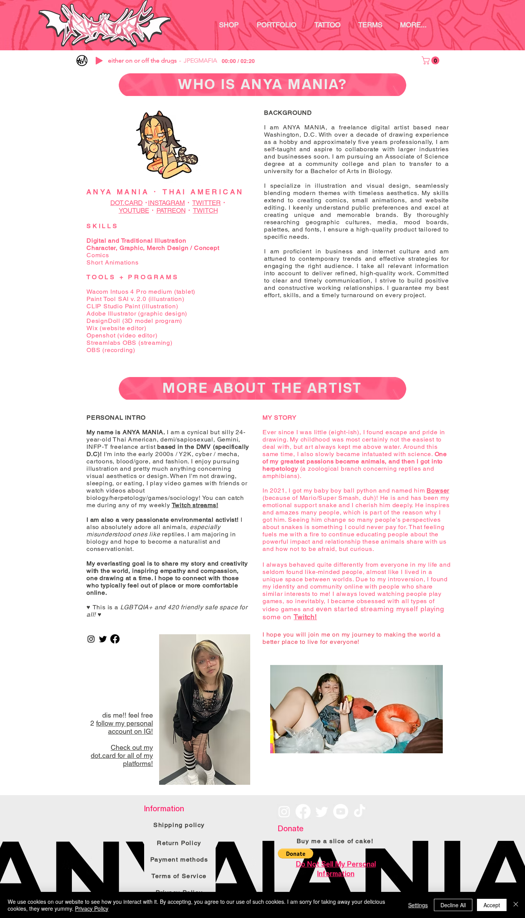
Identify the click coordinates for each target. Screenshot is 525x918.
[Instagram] (91, 638)
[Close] (515, 905)
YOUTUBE (134, 210)
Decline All (453, 905)
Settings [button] (418, 905)
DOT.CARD (126, 203)
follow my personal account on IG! (124, 727)
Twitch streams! (195, 505)
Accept (491, 905)
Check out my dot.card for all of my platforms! (122, 755)
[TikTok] (359, 811)
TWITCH (205, 210)
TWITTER (206, 203)
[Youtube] (340, 811)
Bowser (438, 490)
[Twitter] (103, 638)
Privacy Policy (91, 908)
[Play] (99, 61)
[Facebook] (115, 638)
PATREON (171, 210)
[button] (431, 60)
